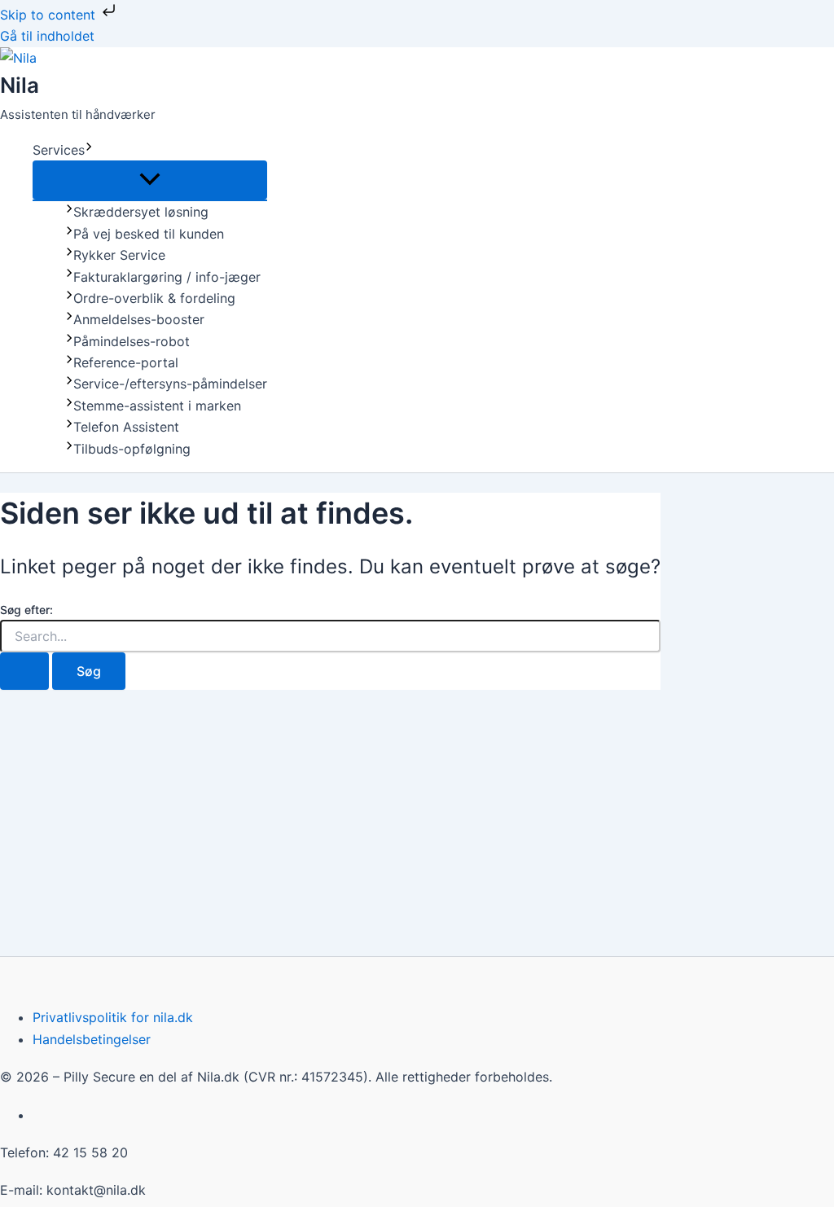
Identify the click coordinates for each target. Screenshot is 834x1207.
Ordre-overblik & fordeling (154, 298)
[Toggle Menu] (150, 180)
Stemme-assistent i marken (157, 405)
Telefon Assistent (126, 427)
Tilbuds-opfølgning (132, 449)
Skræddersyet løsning (140, 212)
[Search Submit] (24, 671)
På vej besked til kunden (148, 234)
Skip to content (49, 15)
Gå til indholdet (47, 36)
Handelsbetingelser (92, 1039)
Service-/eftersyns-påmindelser (170, 383)
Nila (19, 85)
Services (59, 150)
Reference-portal (125, 362)
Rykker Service (119, 255)
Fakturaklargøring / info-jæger (167, 277)
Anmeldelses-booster (138, 319)
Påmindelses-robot (131, 341)
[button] (89, 149)
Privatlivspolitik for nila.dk (113, 1017)
